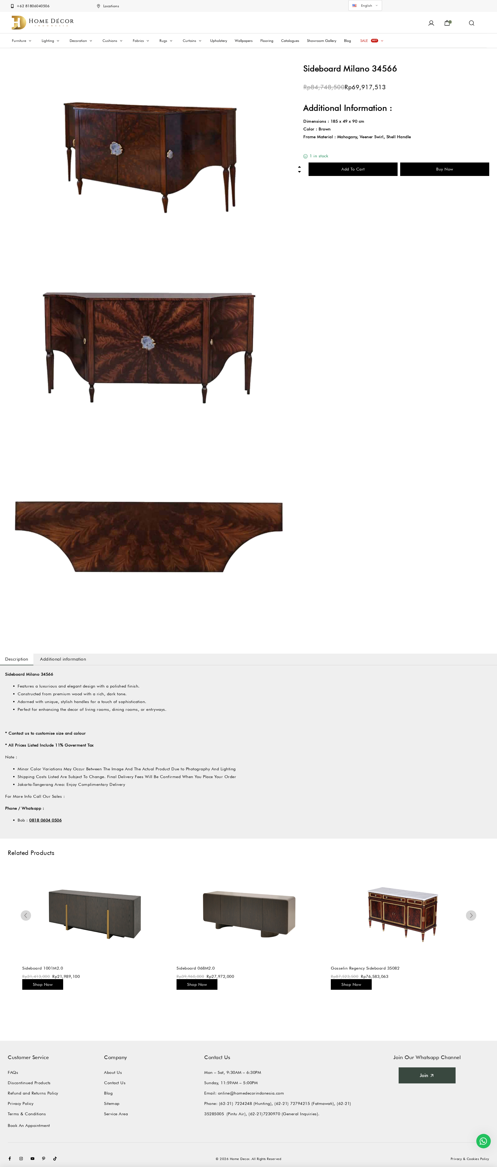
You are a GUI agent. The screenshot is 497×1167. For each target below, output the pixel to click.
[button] (471, 22)
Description (16, 659)
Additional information (63, 659)
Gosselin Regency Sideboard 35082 (365, 968)
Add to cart (353, 169)
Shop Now (43, 984)
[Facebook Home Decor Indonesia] (11, 1159)
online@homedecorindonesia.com (251, 1093)
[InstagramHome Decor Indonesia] (22, 1159)
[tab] (16, 659)
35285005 (214, 1113)
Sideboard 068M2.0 (196, 968)
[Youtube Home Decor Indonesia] (34, 1159)
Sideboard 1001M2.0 (42, 968)
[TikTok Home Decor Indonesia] (56, 1159)
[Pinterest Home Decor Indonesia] (45, 1159)
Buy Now (444, 169)
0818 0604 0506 (45, 820)
